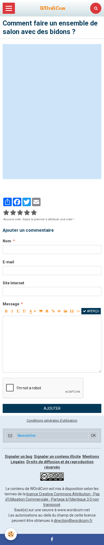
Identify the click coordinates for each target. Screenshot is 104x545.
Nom (7, 241)
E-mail (8, 262)
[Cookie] (11, 534)
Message (11, 304)
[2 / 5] (13, 212)
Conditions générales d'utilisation (52, 421)
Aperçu (92, 311)
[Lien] (53, 311)
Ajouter (52, 408)
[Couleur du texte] (32, 311)
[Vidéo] (72, 311)
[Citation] (41, 311)
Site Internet (13, 283)
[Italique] (12, 311)
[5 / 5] (34, 212)
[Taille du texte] (24, 311)
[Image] (65, 311)
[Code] (78, 311)
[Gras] (6, 311)
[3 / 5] (20, 212)
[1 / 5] (6, 212)
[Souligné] (18, 311)
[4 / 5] (27, 212)
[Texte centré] (47, 311)
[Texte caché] (59, 311)
